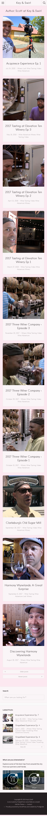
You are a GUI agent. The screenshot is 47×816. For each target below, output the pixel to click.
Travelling (29, 731)
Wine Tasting (31, 68)
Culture (18, 731)
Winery (19, 68)
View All (22, 747)
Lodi (24, 68)
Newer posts (22, 677)
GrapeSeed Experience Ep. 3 (27, 737)
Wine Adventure (23, 71)
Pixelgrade (40, 807)
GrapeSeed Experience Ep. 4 (27, 725)
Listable (32, 807)
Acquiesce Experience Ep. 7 (27, 715)
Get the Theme (19, 804)
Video (39, 68)
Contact (29, 804)
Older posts (24, 672)
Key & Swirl (23, 2)
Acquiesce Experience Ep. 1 (23, 63)
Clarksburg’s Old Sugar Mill (23, 522)
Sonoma (26, 732)
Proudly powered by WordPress (16, 807)
